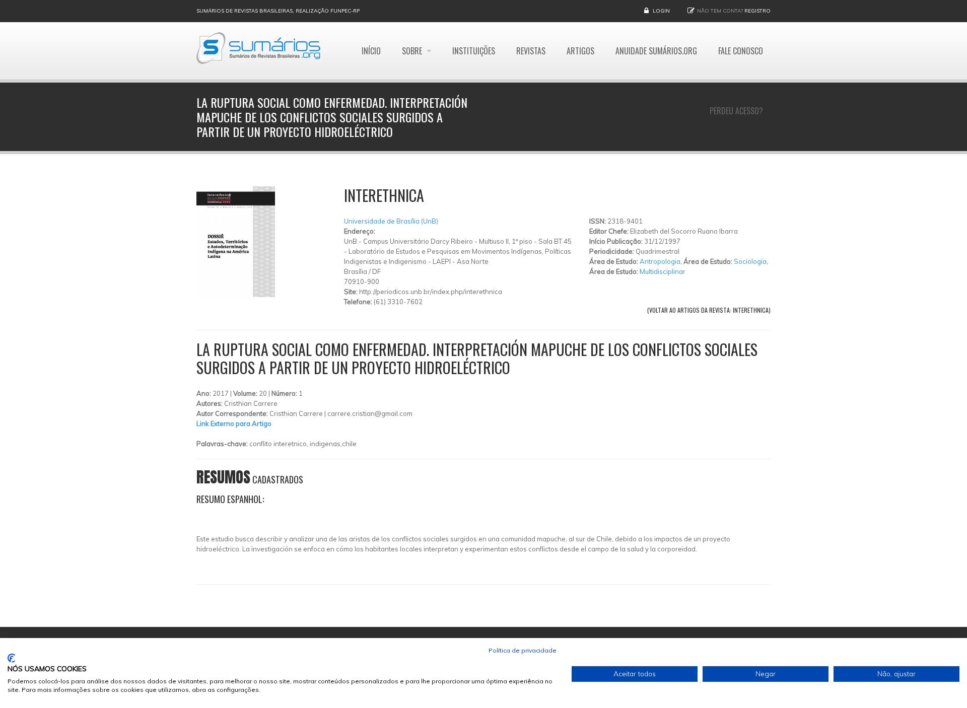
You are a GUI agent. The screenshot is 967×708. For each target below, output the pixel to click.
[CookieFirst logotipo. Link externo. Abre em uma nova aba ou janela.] (11, 658)
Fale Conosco (740, 51)
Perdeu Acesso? (736, 111)
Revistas (530, 51)
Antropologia (660, 261)
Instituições (473, 51)
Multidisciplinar (662, 271)
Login (661, 11)
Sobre (413, 51)
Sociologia (750, 261)
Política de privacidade (523, 650)
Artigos (580, 51)
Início (371, 51)
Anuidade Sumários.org (656, 51)
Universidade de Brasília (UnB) (391, 221)
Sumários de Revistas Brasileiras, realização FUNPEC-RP (278, 11)
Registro (757, 11)
